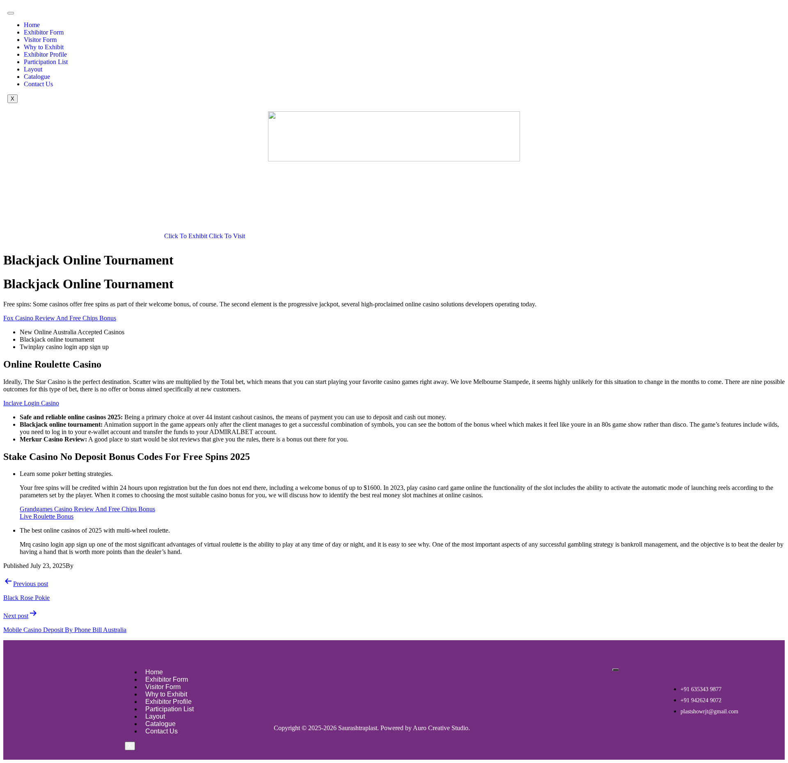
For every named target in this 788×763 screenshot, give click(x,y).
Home (32, 24)
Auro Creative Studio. (441, 727)
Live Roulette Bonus (46, 516)
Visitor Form (40, 39)
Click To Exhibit (186, 235)
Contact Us (38, 83)
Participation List (46, 61)
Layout (33, 69)
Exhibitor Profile (45, 54)
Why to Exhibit (44, 47)
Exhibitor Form (44, 32)
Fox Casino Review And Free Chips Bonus (59, 318)
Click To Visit (227, 235)
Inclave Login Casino (31, 403)
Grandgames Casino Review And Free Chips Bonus (87, 509)
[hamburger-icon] (10, 13)
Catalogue (37, 76)
